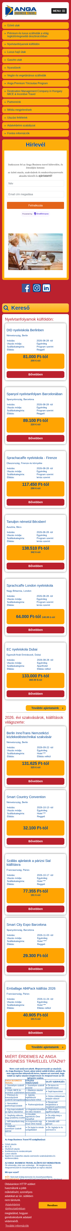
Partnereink (14, 102)
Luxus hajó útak (16, 52)
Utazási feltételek (17, 117)
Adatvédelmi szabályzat (21, 125)
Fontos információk (18, 133)
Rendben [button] (52, 1205)
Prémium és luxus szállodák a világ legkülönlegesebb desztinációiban (28, 35)
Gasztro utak (14, 59)
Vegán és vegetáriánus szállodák (26, 75)
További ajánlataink (45, 708)
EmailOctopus (43, 214)
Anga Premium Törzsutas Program (27, 83)
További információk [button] (17, 1225)
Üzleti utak (13, 25)
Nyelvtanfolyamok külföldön (23, 44)
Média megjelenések (19, 109)
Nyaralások (14, 67)
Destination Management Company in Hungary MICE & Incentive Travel (34, 93)
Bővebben (35, 374)
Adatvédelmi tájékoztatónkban (15, 1206)
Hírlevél (35, 145)
